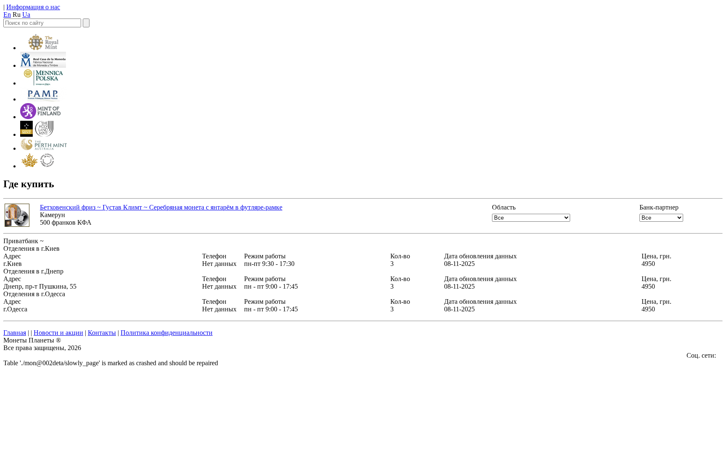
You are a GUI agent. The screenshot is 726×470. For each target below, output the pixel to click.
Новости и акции (58, 332)
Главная (14, 332)
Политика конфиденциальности (167, 332)
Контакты (102, 332)
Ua (26, 14)
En (7, 14)
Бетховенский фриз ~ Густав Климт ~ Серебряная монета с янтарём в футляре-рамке (161, 207)
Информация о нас (33, 7)
